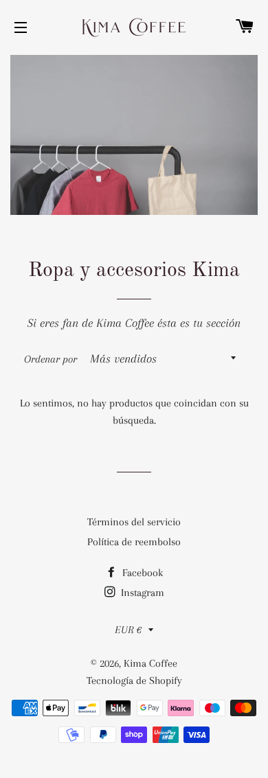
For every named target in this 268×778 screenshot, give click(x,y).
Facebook (141, 573)
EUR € (128, 629)
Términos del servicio (134, 522)
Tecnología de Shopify (134, 680)
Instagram (141, 592)
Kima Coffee (150, 663)
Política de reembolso (134, 542)
